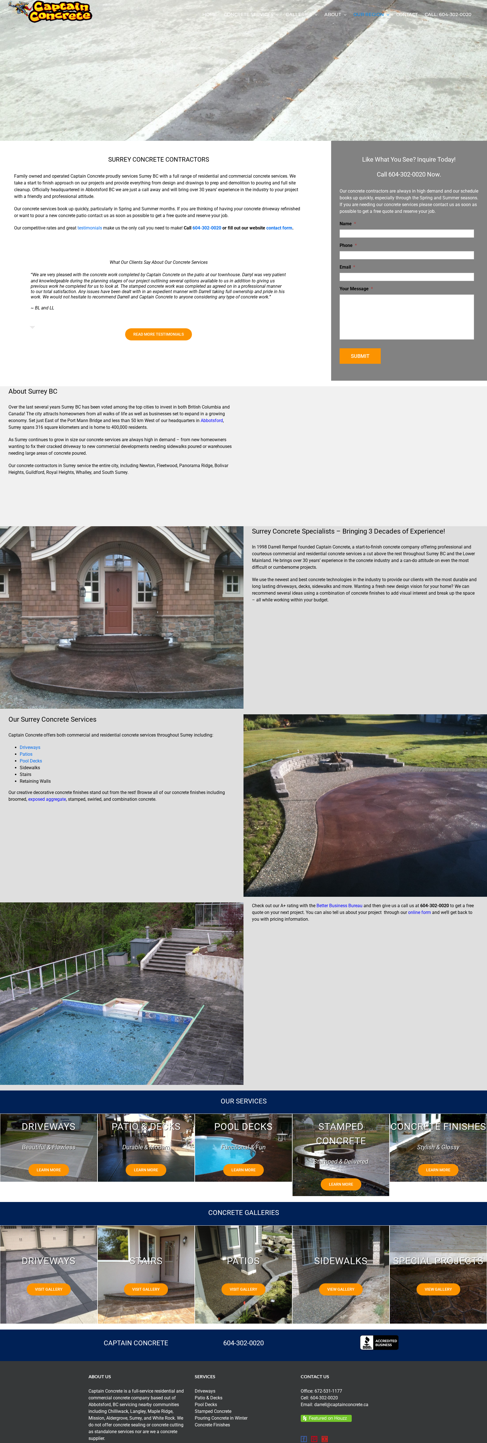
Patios (26, 754)
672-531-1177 (328, 1391)
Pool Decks (31, 761)
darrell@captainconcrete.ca (341, 1404)
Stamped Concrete (213, 1411)
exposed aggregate (47, 799)
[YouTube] (325, 1439)
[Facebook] (304, 1439)
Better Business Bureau (339, 905)
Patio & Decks (208, 1397)
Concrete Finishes (212, 1425)
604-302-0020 (206, 228)
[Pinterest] (314, 1439)
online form (419, 912)
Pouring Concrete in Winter (221, 1418)
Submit (360, 356)
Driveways (30, 747)
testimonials (90, 228)
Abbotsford (212, 420)
